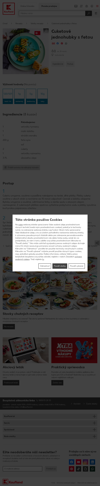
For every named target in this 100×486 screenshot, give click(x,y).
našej (20, 224)
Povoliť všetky (60, 266)
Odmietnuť (45, 266)
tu (43, 259)
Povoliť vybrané (76, 266)
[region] (50, 243)
